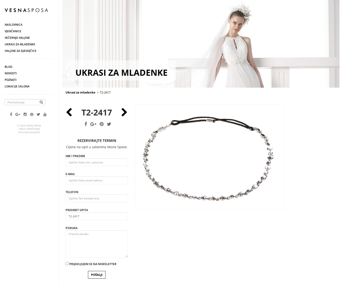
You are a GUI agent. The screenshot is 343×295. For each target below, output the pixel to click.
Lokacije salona (17, 86)
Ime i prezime (75, 156)
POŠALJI (96, 275)
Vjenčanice (13, 31)
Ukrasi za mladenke (20, 44)
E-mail (70, 174)
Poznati (11, 80)
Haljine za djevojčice (20, 51)
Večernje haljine (17, 38)
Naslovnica (13, 25)
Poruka (71, 228)
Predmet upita (77, 210)
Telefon (72, 192)
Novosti (11, 73)
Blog (8, 67)
